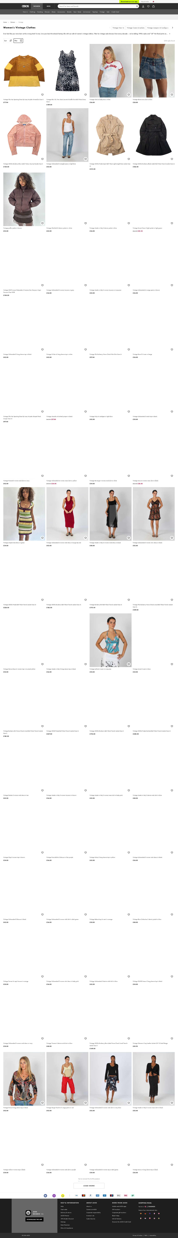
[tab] (25, 11)
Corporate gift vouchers (119, 1212)
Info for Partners (116, 1219)
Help (62, 1206)
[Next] (172, 27)
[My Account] (143, 6)
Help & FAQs (145, 1)
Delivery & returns (66, 1212)
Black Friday (115, 1216)
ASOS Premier (65, 1216)
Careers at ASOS (91, 1209)
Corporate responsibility (93, 1212)
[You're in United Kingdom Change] (153, 1)
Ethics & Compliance (67, 1228)
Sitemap (63, 1222)
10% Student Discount (67, 1219)
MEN (48, 6)
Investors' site (90, 1216)
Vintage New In (118, 28)
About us (89, 1206)
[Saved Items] (148, 6)
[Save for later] (42, 94)
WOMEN (36, 6)
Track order (64, 1209)
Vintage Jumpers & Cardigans (158, 28)
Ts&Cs (146, 1235)
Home (5, 22)
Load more (89, 1186)
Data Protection (65, 1225)
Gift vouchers (116, 1209)
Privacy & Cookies (137, 1235)
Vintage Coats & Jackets (136, 28)
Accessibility (153, 1235)
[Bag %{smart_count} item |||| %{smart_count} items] (153, 6)
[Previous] (109, 27)
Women (12, 22)
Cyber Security (90, 1219)
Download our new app (129, 1)
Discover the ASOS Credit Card (121, 1222)
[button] (141, 1213)
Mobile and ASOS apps (119, 1206)
